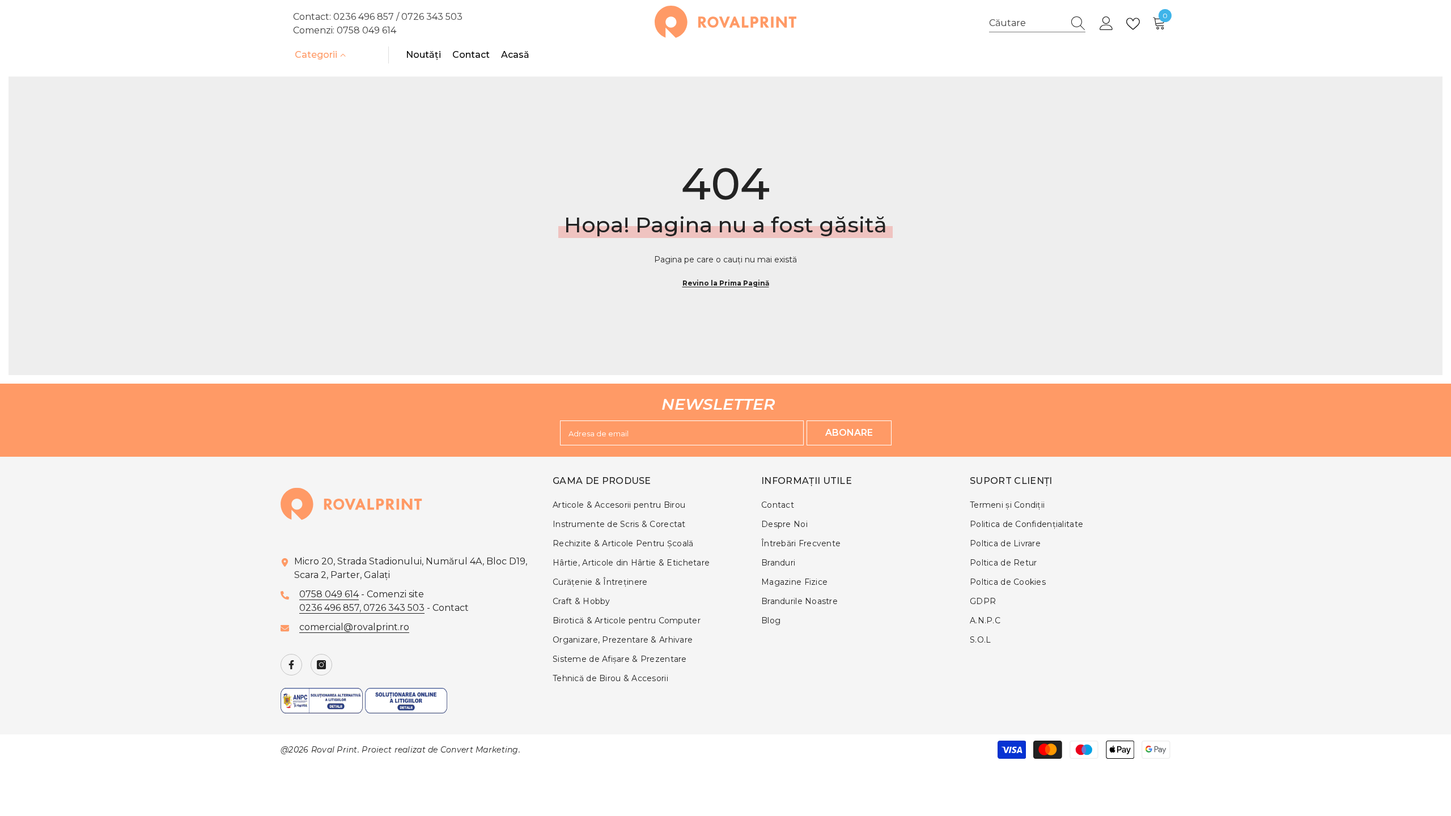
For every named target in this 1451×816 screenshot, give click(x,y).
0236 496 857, (331, 607)
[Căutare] (1037, 23)
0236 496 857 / (367, 16)
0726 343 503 (432, 16)
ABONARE (849, 432)
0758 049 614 (366, 30)
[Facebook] (291, 664)
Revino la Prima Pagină (725, 283)
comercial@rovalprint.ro (354, 627)
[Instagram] (321, 664)
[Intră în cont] (1106, 24)
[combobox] (1026, 23)
